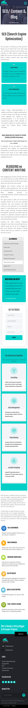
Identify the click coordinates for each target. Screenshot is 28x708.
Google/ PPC (7, 266)
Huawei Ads (7, 247)
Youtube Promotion (9, 255)
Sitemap (14, 705)
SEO (3, 666)
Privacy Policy (6, 705)
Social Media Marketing (10, 269)
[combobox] (14, 332)
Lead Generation (8, 251)
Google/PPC (5, 663)
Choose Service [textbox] (11, 332)
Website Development (9, 258)
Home (10, 22)
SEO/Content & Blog (9, 262)
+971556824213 (10, 298)
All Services (13, 239)
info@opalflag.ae (9, 646)
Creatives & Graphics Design (11, 243)
